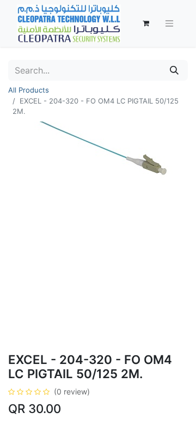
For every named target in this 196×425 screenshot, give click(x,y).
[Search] (174, 70)
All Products (28, 90)
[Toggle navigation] (169, 24)
